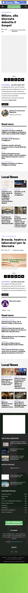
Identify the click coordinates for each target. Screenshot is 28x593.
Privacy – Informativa (12, 557)
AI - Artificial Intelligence (7, 129)
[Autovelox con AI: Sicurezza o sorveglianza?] (20, 184)
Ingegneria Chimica (14, 468)
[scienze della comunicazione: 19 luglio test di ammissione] (5, 484)
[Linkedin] (15, 79)
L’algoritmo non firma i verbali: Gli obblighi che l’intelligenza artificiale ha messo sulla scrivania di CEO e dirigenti (13, 132)
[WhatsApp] (12, 79)
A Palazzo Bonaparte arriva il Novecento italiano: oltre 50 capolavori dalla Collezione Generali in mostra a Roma (20, 222)
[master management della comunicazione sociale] (5, 477)
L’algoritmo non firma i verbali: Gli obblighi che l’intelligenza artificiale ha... (18, 443)
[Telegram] (19, 79)
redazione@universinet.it (17, 541)
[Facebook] (5, 79)
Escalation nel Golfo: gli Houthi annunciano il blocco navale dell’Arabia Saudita (13, 147)
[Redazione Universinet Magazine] (5, 114)
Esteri (2, 143)
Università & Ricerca (6, 12)
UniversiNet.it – (6, 85)
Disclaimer (4, 557)
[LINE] (22, 79)
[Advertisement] (14, 424)
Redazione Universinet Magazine (18, 30)
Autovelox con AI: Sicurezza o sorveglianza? (19, 193)
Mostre (3, 152)
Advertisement (21, 557)
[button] (2, 7)
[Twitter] (8, 79)
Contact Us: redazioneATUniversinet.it (14, 559)
